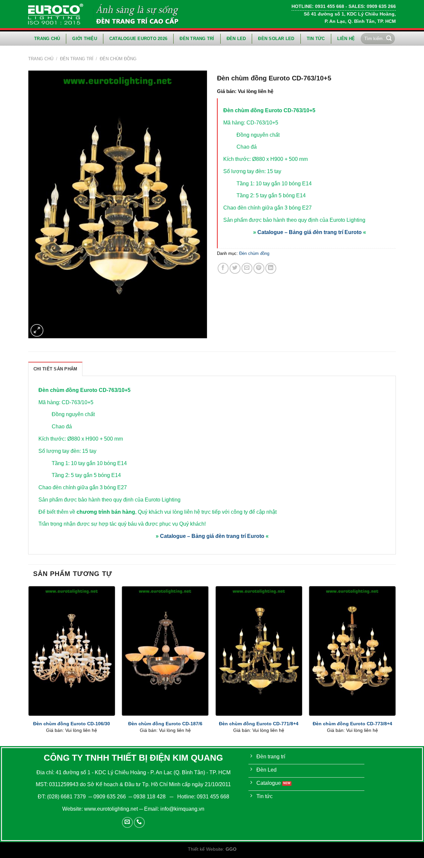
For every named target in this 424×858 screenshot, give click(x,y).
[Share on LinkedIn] (270, 268)
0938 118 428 (149, 796)
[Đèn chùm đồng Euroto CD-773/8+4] (352, 651)
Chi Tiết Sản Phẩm (55, 368)
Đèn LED (236, 38)
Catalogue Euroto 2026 (138, 38)
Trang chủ (47, 38)
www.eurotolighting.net (111, 809)
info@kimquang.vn (182, 809)
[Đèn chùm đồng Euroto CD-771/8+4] (259, 651)
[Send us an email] (127, 822)
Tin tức (316, 38)
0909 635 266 (109, 796)
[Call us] (139, 822)
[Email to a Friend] (246, 268)
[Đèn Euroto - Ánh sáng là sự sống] (55, 13)
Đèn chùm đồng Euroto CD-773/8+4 (352, 723)
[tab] (55, 369)
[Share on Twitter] (235, 268)
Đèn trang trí (197, 38)
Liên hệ (346, 38)
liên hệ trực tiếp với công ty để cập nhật (230, 512)
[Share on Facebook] (223, 268)
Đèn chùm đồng (118, 58)
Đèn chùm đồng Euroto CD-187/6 (165, 723)
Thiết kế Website (205, 849)
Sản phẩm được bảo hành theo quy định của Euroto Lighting (294, 220)
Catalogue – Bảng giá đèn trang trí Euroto (309, 232)
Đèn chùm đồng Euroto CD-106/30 (71, 723)
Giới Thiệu (84, 38)
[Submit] (389, 38)
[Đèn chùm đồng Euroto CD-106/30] (71, 651)
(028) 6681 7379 (67, 796)
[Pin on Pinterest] (258, 268)
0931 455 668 (213, 796)
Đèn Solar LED (276, 38)
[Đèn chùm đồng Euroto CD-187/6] (165, 651)
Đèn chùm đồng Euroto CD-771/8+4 (258, 723)
